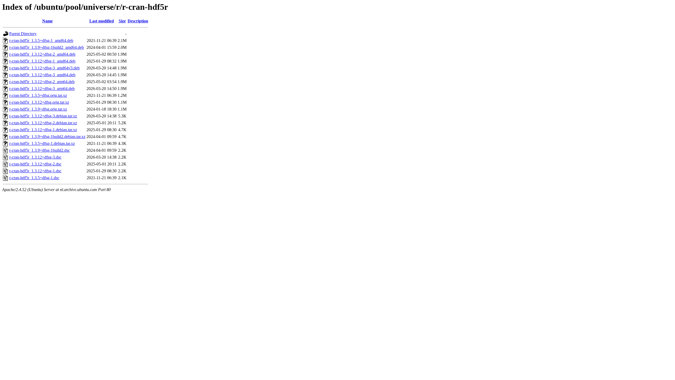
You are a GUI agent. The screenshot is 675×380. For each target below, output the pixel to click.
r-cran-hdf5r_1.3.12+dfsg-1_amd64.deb (42, 61)
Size (122, 21)
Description (138, 21)
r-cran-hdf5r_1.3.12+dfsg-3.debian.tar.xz (43, 116)
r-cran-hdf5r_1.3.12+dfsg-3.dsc (35, 157)
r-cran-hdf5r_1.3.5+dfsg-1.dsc (34, 177)
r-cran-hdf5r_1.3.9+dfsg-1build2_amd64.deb (46, 47)
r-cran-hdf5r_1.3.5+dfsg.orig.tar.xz (38, 95)
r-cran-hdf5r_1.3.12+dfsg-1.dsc (35, 171)
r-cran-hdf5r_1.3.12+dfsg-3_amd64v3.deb (44, 68)
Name (47, 21)
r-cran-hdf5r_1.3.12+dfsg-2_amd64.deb (42, 54)
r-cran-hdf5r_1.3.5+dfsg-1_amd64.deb (41, 40)
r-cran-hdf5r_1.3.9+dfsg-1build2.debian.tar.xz (47, 136)
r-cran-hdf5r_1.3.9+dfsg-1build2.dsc (39, 150)
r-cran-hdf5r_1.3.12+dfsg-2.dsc (35, 164)
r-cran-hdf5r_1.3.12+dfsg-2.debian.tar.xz (43, 123)
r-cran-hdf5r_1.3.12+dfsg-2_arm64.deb (42, 81)
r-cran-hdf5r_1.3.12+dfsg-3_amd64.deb (42, 75)
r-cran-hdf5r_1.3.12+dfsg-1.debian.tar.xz (43, 129)
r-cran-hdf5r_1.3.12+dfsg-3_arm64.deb (42, 88)
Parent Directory (23, 33)
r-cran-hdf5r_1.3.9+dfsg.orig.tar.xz (38, 109)
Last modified (101, 21)
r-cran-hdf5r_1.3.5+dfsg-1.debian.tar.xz (42, 143)
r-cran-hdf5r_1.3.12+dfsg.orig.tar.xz (39, 102)
